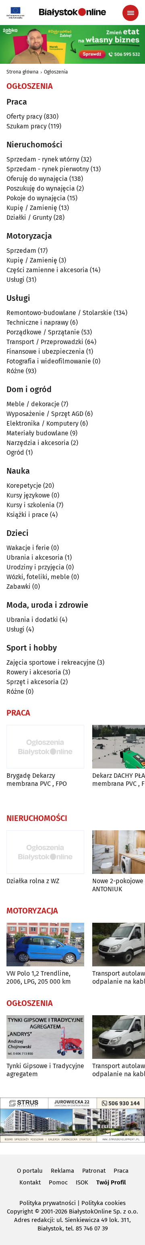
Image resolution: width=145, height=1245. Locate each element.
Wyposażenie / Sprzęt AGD (44, 414)
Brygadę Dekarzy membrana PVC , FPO (36, 779)
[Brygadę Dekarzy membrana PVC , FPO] (45, 747)
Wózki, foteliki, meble (38, 577)
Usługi (15, 279)
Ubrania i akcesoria (34, 557)
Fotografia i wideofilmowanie (48, 361)
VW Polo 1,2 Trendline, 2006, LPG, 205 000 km (38, 977)
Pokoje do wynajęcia (36, 198)
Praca (121, 1170)
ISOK (82, 1182)
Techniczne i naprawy (37, 322)
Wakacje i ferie (28, 548)
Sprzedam (21, 250)
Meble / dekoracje (33, 404)
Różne (15, 371)
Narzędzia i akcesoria (37, 443)
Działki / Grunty (29, 217)
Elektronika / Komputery (42, 423)
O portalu (30, 1170)
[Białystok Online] (72, 12)
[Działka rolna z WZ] (45, 852)
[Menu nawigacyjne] (130, 13)
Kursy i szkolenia (30, 505)
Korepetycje (23, 485)
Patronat (94, 1170)
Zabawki (18, 586)
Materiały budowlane (37, 433)
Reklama (62, 1170)
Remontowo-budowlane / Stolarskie (59, 313)
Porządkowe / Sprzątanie (43, 332)
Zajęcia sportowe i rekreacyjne (50, 662)
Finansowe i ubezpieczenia (45, 351)
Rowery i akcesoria (33, 672)
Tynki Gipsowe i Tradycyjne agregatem (45, 1069)
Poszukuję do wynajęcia (40, 188)
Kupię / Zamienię (31, 208)
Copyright (20, 1211)
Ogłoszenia (56, 72)
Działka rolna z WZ (32, 881)
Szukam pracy (26, 126)
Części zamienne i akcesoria (47, 270)
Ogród (15, 452)
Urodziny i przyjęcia (35, 567)
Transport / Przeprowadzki (44, 342)
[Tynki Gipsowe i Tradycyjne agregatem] (45, 1037)
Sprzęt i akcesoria (32, 682)
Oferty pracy (24, 116)
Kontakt (30, 1182)
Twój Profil (111, 1182)
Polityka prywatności (47, 1203)
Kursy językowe (28, 495)
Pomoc (58, 1182)
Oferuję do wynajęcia (37, 179)
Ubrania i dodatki (32, 620)
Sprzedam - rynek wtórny (42, 159)
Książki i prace (27, 515)
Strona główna (22, 72)
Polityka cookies (103, 1203)
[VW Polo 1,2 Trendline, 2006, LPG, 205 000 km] (45, 945)
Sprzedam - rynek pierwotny (47, 169)
